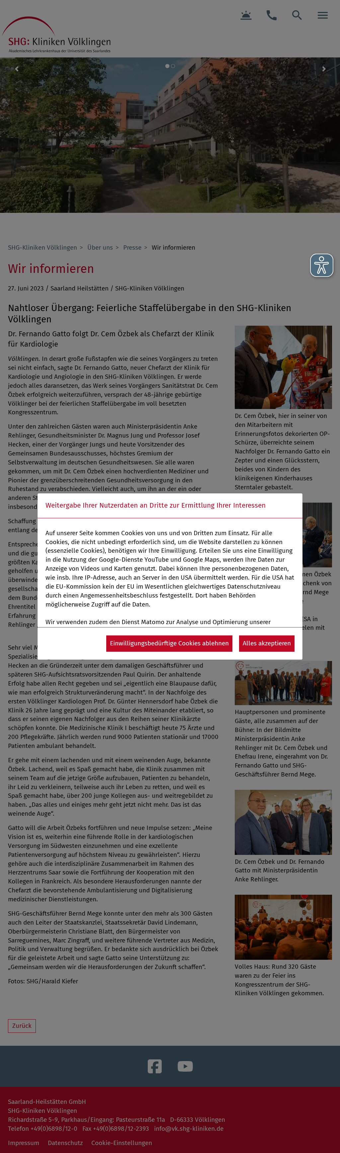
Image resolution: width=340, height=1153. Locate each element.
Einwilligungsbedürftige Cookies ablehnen (169, 643)
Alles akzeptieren (267, 643)
